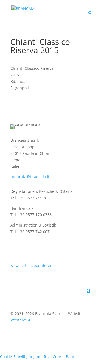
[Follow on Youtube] (58, 247)
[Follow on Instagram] (14, 247)
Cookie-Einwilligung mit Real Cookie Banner (39, 356)
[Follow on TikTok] (47, 247)
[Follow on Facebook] (25, 247)
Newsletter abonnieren (31, 265)
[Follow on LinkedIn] (36, 247)
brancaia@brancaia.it (30, 176)
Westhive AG (21, 320)
